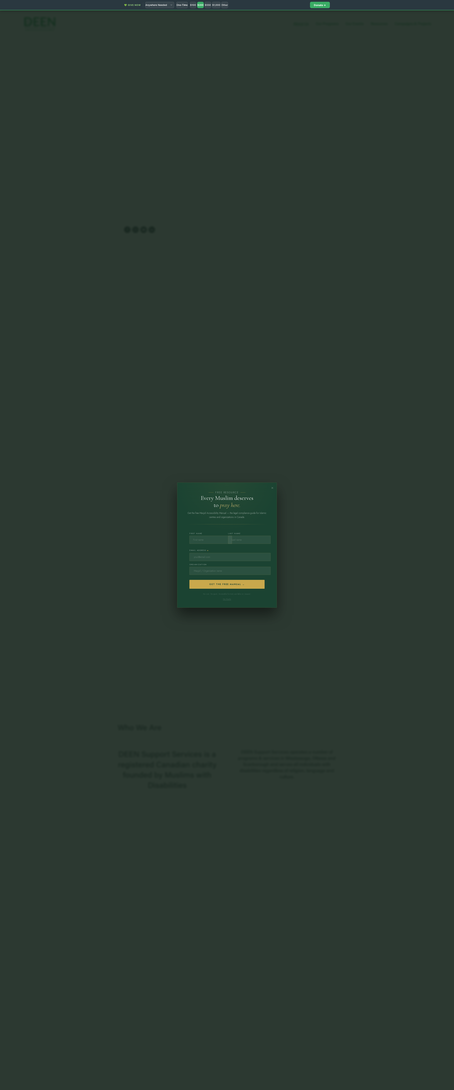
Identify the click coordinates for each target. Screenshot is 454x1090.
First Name (195, 533)
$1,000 (216, 5)
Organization (198, 564)
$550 (208, 5)
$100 (193, 5)
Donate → (320, 5)
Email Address (199, 550)
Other (225, 5)
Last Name (234, 533)
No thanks (227, 598)
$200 (200, 5)
